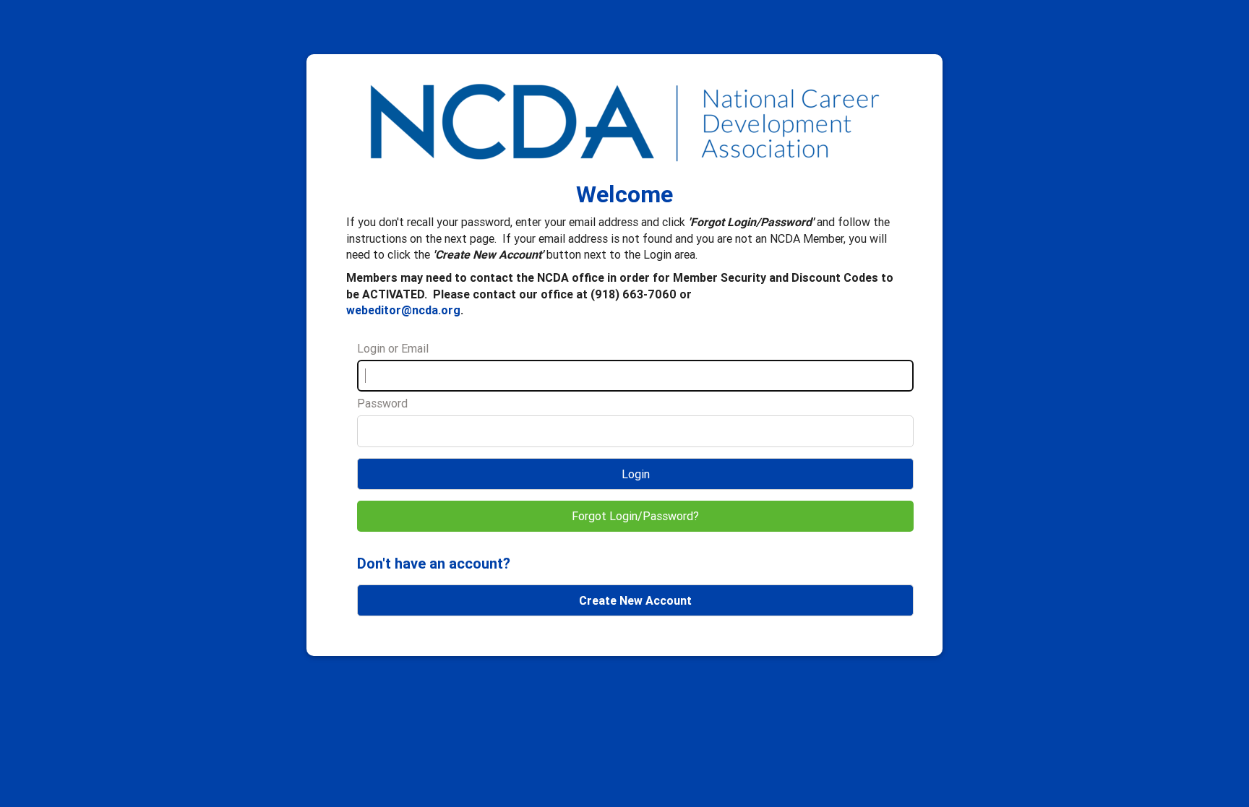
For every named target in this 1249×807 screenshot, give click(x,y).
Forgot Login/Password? (635, 516)
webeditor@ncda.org (403, 310)
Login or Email (393, 348)
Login (636, 474)
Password (382, 403)
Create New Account (635, 600)
